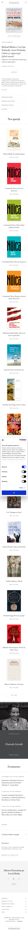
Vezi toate (14, 695)
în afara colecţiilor (8, 66)
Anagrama (19, 921)
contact (14, 884)
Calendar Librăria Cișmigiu (10, 834)
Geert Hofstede (18, 50)
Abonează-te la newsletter (10, 855)
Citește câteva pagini (14, 36)
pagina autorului (14, 754)
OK (14, 492)
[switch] (24, 471)
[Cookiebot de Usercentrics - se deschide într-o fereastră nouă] (19, 440)
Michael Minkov (9, 46)
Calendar (4, 824)
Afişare (21, 487)
